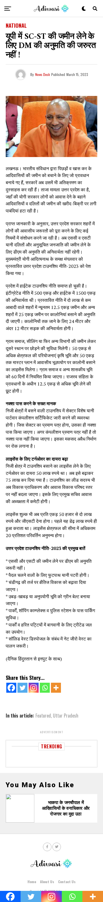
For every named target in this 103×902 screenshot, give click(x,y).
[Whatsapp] (45, 688)
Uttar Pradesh (65, 715)
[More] (56, 688)
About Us (47, 881)
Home (31, 881)
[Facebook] (11, 688)
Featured (43, 715)
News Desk (42, 74)
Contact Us (67, 881)
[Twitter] (22, 688)
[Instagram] (34, 688)
